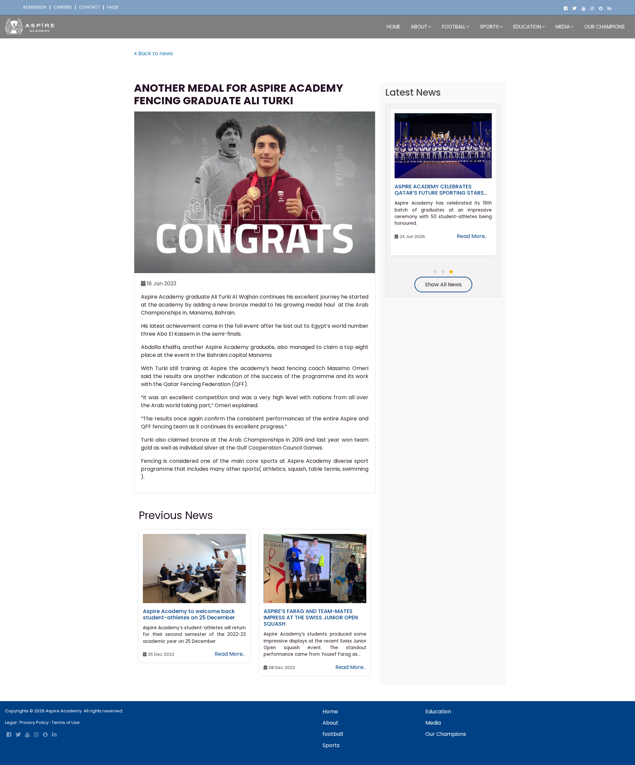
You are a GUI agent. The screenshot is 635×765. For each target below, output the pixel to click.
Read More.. (230, 654)
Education (438, 711)
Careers (63, 7)
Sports (331, 745)
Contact (89, 7)
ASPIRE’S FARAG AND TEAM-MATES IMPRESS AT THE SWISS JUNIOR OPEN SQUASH (311, 617)
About (330, 723)
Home (393, 26)
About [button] (419, 26)
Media (433, 723)
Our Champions (604, 26)
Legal (11, 722)
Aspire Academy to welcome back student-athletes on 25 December (189, 614)
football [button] (453, 26)
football (332, 734)
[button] (435, 271)
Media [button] (563, 26)
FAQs (112, 7)
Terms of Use (66, 722)
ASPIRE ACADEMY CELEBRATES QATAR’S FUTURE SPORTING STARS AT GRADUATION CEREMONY (439, 193)
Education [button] (527, 26)
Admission (34, 7)
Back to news (155, 53)
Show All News (443, 284)
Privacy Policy (34, 722)
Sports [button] (489, 26)
